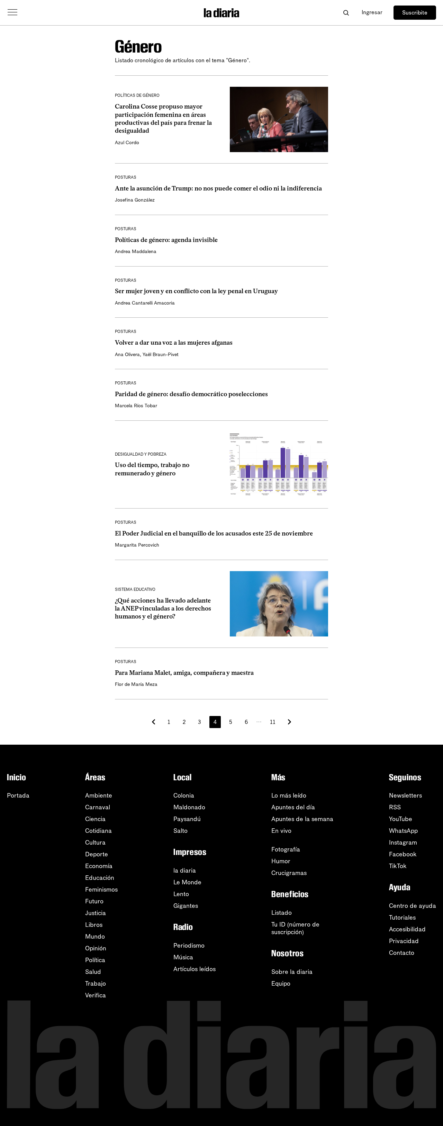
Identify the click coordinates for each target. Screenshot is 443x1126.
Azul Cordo (127, 143)
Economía (98, 866)
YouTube (400, 819)
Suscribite (414, 12)
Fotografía (285, 849)
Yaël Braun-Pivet (161, 354)
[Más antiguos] (289, 721)
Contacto (401, 953)
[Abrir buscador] (346, 12)
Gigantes (185, 906)
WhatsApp (403, 831)
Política (95, 960)
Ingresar (372, 12)
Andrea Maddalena (135, 251)
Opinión (95, 948)
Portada (18, 795)
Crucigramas (289, 873)
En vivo (281, 831)
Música (183, 957)
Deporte (96, 854)
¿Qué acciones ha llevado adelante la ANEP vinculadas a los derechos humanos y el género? (163, 609)
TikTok (398, 866)
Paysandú (187, 819)
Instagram (403, 842)
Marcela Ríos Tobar (136, 406)
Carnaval (97, 807)
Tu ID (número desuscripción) (295, 928)
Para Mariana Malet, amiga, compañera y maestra (184, 673)
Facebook (403, 854)
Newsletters (405, 795)
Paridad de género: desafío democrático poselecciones (191, 394)
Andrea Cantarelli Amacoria (145, 303)
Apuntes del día (293, 807)
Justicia (95, 913)
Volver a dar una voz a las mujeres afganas (174, 342)
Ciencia (95, 819)
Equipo (280, 983)
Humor (280, 861)
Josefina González (135, 200)
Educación (99, 878)
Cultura (95, 842)
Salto (180, 831)
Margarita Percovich (137, 545)
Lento (181, 894)
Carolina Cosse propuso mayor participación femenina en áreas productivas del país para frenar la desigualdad (163, 118)
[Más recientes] (153, 721)
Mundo (95, 936)
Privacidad (404, 941)
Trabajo (95, 983)
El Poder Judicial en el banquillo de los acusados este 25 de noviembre (214, 533)
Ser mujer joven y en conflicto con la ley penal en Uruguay (196, 291)
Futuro (94, 901)
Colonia (183, 795)
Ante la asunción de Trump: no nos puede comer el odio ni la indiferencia (218, 188)
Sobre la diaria (292, 972)
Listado (281, 912)
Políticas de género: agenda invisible (166, 240)
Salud (93, 972)
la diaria (184, 870)
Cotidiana (98, 831)
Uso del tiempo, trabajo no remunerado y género (152, 469)
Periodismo (189, 945)
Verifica (95, 995)
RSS (395, 807)
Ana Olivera (127, 354)
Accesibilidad (407, 929)
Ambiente (98, 795)
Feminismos (101, 889)
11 (272, 722)
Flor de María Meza (136, 684)
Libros (93, 925)
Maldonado (189, 807)
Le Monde (187, 882)
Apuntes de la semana (302, 819)
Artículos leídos (194, 969)
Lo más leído (288, 795)
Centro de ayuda (412, 906)
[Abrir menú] (12, 12)
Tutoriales (402, 917)
